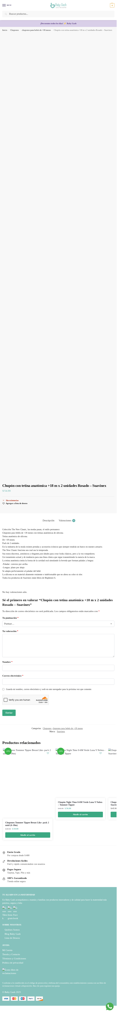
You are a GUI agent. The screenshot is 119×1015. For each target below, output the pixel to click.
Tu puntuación (10, 618)
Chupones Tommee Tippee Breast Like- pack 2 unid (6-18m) (27, 824)
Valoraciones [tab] (66, 520)
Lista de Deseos (12, 938)
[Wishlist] (48, 753)
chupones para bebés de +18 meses (36, 30)
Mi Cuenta (7, 950)
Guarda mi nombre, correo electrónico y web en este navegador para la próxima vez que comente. (49, 689)
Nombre (7, 662)
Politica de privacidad (12, 962)
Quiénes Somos (12, 930)
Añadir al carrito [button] (27, 835)
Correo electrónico (12, 676)
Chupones (14, 30)
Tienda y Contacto (11, 954)
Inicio (4, 30)
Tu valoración (10, 631)
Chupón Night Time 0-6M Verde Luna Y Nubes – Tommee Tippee (80, 803)
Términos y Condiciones (14, 958)
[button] (111, 5)
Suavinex (61, 731)
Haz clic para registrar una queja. (46, 986)
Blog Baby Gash (13, 934)
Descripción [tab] (48, 520)
